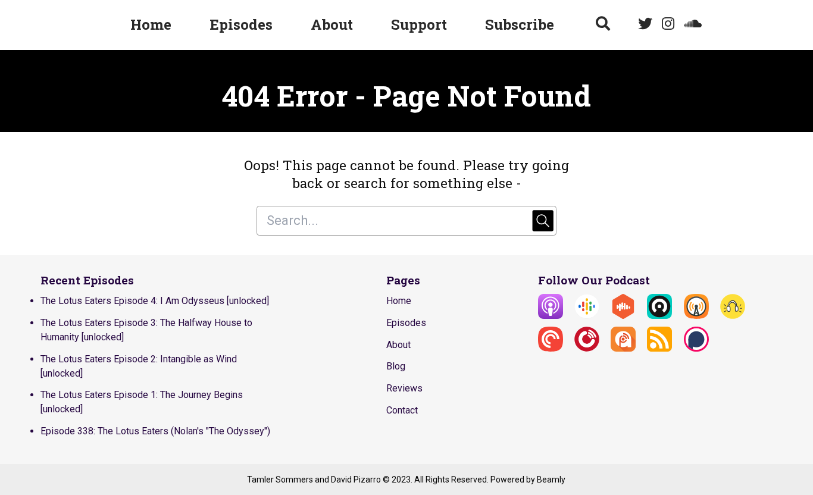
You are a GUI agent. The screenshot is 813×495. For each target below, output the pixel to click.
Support (419, 24)
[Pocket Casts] (550, 348)
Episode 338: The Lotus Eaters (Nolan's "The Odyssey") (155, 431)
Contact (402, 410)
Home (150, 24)
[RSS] (659, 348)
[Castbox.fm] (623, 315)
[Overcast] (696, 315)
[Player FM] (586, 348)
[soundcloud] (690, 25)
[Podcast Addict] (623, 348)
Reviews (404, 388)
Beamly (551, 479)
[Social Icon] (645, 25)
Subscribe (519, 24)
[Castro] (659, 315)
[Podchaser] (696, 348)
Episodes (241, 24)
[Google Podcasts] (586, 315)
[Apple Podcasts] (550, 315)
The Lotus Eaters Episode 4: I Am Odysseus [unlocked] (154, 300)
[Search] (603, 25)
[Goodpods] (732, 315)
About (332, 24)
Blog (395, 366)
